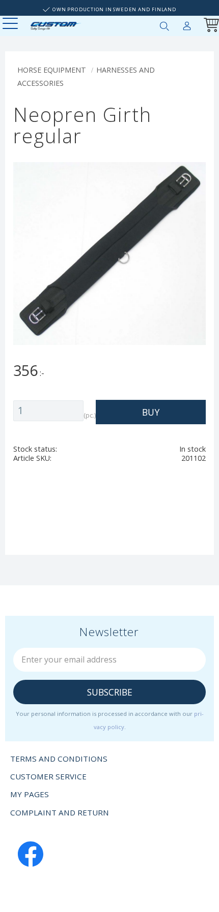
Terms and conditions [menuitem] (58, 758)
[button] (11, 24)
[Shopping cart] (209, 26)
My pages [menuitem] (187, 23)
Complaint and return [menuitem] (59, 812)
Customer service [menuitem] (48, 776)
